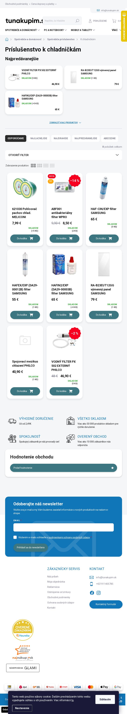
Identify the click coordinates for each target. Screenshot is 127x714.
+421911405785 (104, 584)
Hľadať (77, 20)
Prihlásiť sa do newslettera (30, 547)
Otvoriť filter (18, 155)
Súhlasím (105, 699)
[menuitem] (23, 30)
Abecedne (110, 138)
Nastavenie (22, 708)
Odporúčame (16, 138)
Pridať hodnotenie (23, 468)
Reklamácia (53, 587)
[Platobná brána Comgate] (63, 687)
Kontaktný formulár (106, 604)
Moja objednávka (56, 581)
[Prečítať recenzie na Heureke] (23, 630)
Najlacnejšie (38, 138)
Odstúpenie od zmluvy (59, 592)
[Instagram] (98, 592)
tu (72, 700)
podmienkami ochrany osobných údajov (69, 537)
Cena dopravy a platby (42, 4)
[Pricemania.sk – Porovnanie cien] (22, 652)
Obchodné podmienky (16, 4)
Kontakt (51, 607)
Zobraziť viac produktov (63, 122)
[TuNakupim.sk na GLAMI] (23, 668)
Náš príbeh (52, 576)
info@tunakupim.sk (106, 577)
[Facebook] (91, 592)
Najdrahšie (61, 138)
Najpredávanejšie (86, 138)
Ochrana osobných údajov (60, 602)
